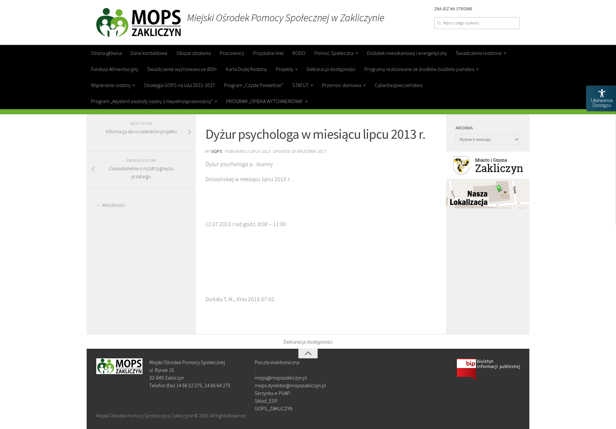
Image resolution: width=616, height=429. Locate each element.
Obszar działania (193, 53)
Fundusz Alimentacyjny (114, 69)
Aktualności (113, 205)
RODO (299, 53)
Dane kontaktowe (149, 53)
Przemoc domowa (341, 85)
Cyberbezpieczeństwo (399, 85)
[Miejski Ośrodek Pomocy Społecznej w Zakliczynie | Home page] (138, 22)
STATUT (300, 85)
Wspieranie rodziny (111, 85)
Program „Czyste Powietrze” (253, 85)
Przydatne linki (268, 53)
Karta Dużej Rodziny (246, 69)
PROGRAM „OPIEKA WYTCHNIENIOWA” (264, 101)
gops (216, 151)
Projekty (284, 69)
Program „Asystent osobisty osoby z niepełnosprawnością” (152, 101)
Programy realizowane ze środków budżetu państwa (419, 69)
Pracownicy (232, 53)
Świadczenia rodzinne (479, 53)
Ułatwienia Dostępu (602, 103)
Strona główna (106, 53)
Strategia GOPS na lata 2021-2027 (179, 85)
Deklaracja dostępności (331, 69)
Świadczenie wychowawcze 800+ (182, 69)
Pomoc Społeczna (334, 53)
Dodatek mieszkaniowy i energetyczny (407, 53)
